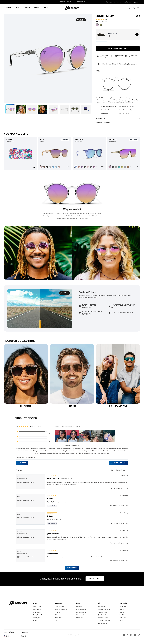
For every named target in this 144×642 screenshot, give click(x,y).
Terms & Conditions (104, 609)
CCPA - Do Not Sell (104, 620)
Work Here (79, 618)
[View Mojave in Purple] (55, 153)
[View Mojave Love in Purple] (123, 153)
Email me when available (117, 49)
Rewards (109, 2)
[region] (85, 436)
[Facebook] (124, 635)
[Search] (129, 8)
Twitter (122, 609)
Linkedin (122, 612)
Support (135, 2)
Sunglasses (36, 612)
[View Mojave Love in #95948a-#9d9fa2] (116, 167)
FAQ (56, 620)
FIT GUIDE (99, 71)
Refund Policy (102, 623)
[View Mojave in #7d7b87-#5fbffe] (53, 167)
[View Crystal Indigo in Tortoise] (82, 167)
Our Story (79, 606)
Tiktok (122, 620)
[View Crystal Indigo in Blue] (89, 153)
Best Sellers (37, 609)
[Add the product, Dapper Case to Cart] (137, 34)
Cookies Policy (102, 615)
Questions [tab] (30, 458)
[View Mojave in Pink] (59, 167)
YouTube (122, 615)
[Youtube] (135, 635)
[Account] (134, 8)
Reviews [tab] (20, 458)
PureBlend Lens (81, 612)
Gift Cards (58, 615)
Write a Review (120, 463)
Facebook (123, 606)
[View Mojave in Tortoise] (44, 167)
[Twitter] (127, 635)
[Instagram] (131, 635)
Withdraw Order (103, 618)
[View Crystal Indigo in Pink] (79, 167)
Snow (35, 620)
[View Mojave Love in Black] (113, 167)
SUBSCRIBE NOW (95, 578)
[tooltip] (78, 445)
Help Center (102, 606)
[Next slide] (90, 109)
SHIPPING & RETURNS (103, 123)
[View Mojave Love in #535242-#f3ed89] (122, 167)
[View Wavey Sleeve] (20, 154)
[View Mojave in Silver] (50, 167)
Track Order (117, 2)
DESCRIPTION (100, 118)
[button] (101, 19)
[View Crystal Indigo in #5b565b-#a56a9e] (94, 167)
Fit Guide (57, 612)
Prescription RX (38, 615)
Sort (112, 470)
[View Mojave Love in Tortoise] (119, 167)
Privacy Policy (102, 612)
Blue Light (36, 618)
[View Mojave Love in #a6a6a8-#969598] (125, 167)
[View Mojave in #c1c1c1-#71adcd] (56, 167)
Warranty (58, 618)
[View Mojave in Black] (47, 167)
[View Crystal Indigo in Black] (91, 167)
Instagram (123, 618)
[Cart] (138, 8)
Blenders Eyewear (78, 635)
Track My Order (60, 606)
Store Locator (127, 2)
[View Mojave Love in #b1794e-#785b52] (128, 167)
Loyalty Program (81, 609)
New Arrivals (37, 606)
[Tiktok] (139, 635)
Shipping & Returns (61, 609)
